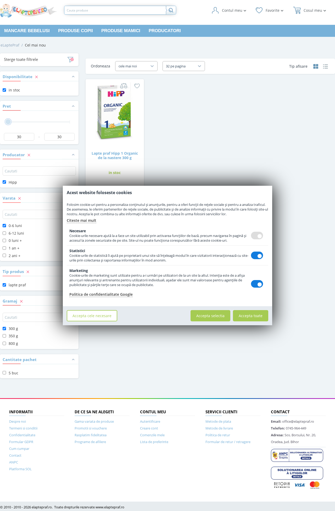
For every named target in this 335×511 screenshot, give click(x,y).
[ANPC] (297, 454)
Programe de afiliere (90, 441)
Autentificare (150, 421)
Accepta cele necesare (91, 315)
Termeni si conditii (23, 428)
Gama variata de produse (94, 421)
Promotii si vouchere (91, 428)
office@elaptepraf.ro (292, 421)
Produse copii (75, 30)
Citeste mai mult (81, 220)
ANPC (13, 462)
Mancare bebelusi (27, 30)
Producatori (165, 30)
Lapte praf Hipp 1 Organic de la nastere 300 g (115, 155)
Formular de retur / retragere (227, 441)
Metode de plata (218, 421)
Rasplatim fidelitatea (91, 435)
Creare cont (149, 428)
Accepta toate (251, 315)
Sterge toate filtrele (21, 59)
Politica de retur (217, 435)
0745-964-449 (288, 428)
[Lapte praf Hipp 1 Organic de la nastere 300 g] (114, 111)
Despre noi (17, 421)
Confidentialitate (22, 435)
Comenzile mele (152, 435)
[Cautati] (171, 10)
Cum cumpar (19, 448)
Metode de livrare (219, 428)
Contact (15, 455)
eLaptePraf (10, 45)
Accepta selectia (210, 315)
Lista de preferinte (154, 441)
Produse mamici (120, 30)
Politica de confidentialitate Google (101, 294)
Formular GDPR (21, 441)
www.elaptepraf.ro (110, 507)
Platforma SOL (20, 469)
